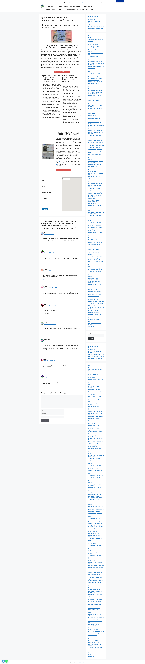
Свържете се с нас (84, 9)
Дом (47, 2)
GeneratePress (82, 662)
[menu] (120, 1)
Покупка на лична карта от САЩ (96, 301)
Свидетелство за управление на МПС (57, 2)
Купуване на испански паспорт (95, 256)
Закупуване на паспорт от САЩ (95, 303)
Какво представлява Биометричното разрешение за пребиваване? (95, 18)
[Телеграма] (3, 661)
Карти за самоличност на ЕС (96, 2)
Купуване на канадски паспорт (95, 86)
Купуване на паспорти (50, 6)
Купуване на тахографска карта (95, 28)
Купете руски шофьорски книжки (96, 235)
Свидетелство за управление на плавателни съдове (69, 6)
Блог (60, 9)
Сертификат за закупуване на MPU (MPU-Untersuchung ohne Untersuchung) (95, 197)
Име (43, 180)
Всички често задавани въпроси (69, 9)
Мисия (91, 9)
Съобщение (45, 198)
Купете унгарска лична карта (95, 164)
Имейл (44, 186)
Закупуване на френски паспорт (96, 145)
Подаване (45, 209)
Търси (89, 333)
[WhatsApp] (6, 661)
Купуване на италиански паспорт (96, 179)
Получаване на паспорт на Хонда (96, 26)
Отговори (45, 244)
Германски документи (50, 9)
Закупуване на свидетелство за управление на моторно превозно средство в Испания (96, 249)
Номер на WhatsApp (46, 192)
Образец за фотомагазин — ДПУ (96, 24)
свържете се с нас (61, 161)
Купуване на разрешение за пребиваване (77, 2)
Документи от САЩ (88, 6)
